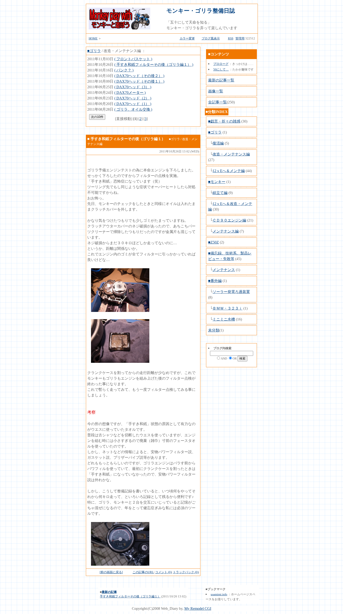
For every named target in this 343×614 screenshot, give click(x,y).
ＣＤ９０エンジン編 (229, 220)
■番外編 (215, 281)
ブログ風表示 (211, 38)
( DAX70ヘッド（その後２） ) (139, 76)
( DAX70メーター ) (130, 93)
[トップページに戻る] (119, 28)
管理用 (240, 38)
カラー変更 (187, 38)
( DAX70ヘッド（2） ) (132, 98)
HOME (93, 38)
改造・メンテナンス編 (231, 154)
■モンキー (216, 182)
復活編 (218, 143)
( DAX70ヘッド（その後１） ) (139, 81)
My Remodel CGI (197, 608)
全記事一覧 (217, 102)
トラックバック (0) (185, 572)
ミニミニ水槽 (224, 319)
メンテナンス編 (226, 231)
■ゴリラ (94, 51)
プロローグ (220, 64)
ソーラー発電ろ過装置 (231, 292)
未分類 (213, 330)
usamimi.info (219, 594)
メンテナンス (224, 270)
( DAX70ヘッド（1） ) (132, 104)
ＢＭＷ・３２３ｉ (227, 308)
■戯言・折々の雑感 (224, 121)
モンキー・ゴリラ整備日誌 (200, 11)
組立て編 (220, 193)
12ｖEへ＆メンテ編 (229, 171)
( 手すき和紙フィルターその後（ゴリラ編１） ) (153, 65)
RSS (230, 38)
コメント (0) (163, 572)
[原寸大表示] (120, 311)
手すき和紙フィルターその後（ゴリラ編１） (130, 596)
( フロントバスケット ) (133, 59)
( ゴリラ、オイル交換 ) (133, 109)
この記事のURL (143, 572)
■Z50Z (213, 242)
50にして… (221, 69)
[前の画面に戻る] (111, 572)
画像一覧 (215, 91)
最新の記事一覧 (221, 80)
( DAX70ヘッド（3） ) (132, 87)
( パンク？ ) (123, 70)
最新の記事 (109, 592)
